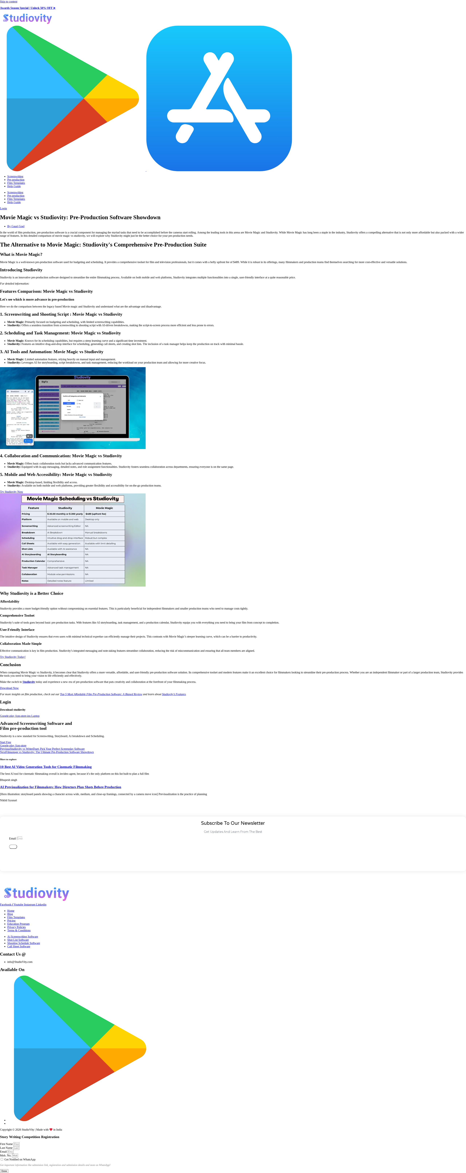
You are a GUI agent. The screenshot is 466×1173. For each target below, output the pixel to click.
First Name (6, 1144)
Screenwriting (15, 176)
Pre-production (15, 179)
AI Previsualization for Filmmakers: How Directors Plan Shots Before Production (60, 787)
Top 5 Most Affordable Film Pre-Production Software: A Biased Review (101, 694)
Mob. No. (6, 1155)
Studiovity (29, 681)
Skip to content (8, 1)
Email (13, 838)
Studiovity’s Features (174, 694)
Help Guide (14, 186)
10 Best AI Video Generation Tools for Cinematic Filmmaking (46, 767)
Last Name (6, 1147)
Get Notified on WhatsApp (19, 1159)
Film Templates (16, 182)
